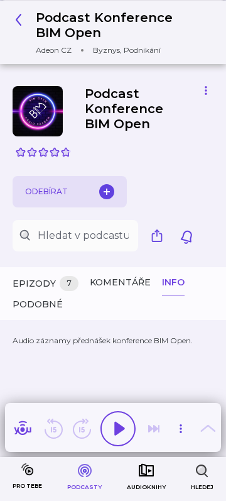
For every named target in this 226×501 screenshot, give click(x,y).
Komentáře (120, 282)
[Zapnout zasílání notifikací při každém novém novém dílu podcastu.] (186, 236)
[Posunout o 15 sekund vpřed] (82, 429)
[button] (108, 32)
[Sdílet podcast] (160, 236)
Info (173, 282)
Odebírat (46, 191)
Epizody (42, 283)
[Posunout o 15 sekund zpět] (53, 429)
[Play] (118, 429)
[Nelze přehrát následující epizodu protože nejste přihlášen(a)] (154, 429)
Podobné (38, 304)
